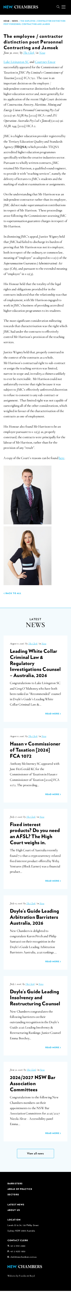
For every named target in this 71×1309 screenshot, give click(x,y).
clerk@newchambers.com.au (23, 1256)
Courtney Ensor (45, 62)
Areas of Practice (19, 1189)
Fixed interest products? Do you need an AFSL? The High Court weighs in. (35, 833)
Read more (52, 713)
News (15, 21)
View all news (35, 1153)
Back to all (13, 593)
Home (7, 21)
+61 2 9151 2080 (17, 1245)
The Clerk (28, 52)
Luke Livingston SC (16, 62)
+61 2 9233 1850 (17, 1251)
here (61, 458)
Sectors (13, 1194)
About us (13, 1210)
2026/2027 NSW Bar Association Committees (32, 1083)
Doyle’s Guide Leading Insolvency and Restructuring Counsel (35, 997)
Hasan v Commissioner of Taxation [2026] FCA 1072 (35, 749)
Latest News (15, 1204)
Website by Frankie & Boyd (21, 1275)
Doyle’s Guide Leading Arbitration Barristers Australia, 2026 (34, 917)
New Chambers (21, 7)
